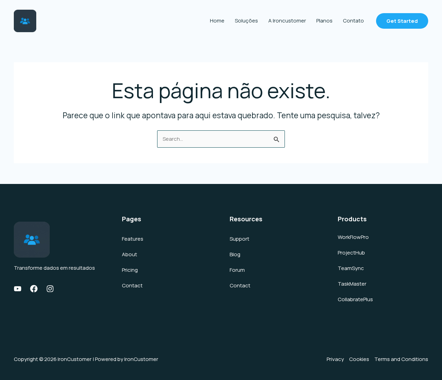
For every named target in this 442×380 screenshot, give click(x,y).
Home (217, 20)
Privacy (335, 359)
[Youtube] (17, 289)
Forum (237, 270)
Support (239, 238)
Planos (324, 20)
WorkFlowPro (353, 237)
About (129, 254)
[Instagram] (50, 289)
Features (132, 238)
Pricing (130, 270)
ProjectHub (351, 252)
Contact (132, 285)
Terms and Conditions (401, 359)
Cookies (359, 359)
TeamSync (351, 268)
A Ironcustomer (287, 20)
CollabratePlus (355, 299)
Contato (353, 20)
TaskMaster (352, 283)
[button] (402, 21)
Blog (235, 254)
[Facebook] (34, 289)
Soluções (246, 20)
